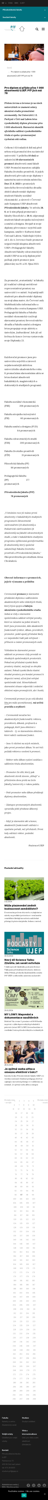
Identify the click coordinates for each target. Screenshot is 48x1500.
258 (27, 1358)
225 (21, 1325)
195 (34, 1293)
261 (21, 1362)
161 (21, 1260)
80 (16, 1178)
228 (14, 1329)
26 (27, 1121)
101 (21, 1199)
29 (22, 1125)
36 (16, 1133)
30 (27, 1125)
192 (14, 1293)
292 (14, 1395)
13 (24, 1109)
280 (14, 1383)
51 (33, 1146)
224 (14, 1325)
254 (27, 1354)
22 (27, 1117)
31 (33, 1125)
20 (16, 1117)
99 (33, 1195)
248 (14, 1350)
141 (21, 1240)
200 (14, 1301)
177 (21, 1276)
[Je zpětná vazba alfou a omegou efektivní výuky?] (24, 1052)
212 (14, 1313)
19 (32, 1113)
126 (27, 1223)
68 (16, 1166)
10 (34, 1105)
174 (27, 1272)
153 (21, 1252)
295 (34, 1395)
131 (34, 1227)
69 (22, 1166)
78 (27, 1174)
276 (14, 1378)
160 (14, 1260)
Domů (9, 68)
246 (27, 1346)
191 (34, 1289)
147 (34, 1244)
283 (34, 1383)
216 (14, 1317)
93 (21, 1191)
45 (21, 1142)
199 (34, 1297)
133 (21, 1231)
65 (21, 1162)
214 (27, 1313)
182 (27, 1280)
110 (28, 1207)
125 (21, 1223)
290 (27, 1391)
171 (34, 1268)
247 (34, 1346)
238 (27, 1338)
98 (27, 1195)
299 (34, 1399)
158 (27, 1256)
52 (16, 1150)
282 (27, 1383)
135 (33, 1231)
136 (14, 1236)
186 (27, 1285)
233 (20, 1333)
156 (14, 1256)
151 (34, 1248)
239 (34, 1338)
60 (16, 1158)
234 (27, 1333)
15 (35, 1109)
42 (27, 1137)
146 (27, 1244)
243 (34, 1342)
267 (34, 1366)
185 (21, 1285)
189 (21, 1289)
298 (27, 1399)
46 (27, 1142)
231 (34, 1329)
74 (27, 1170)
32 (16, 1129)
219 (33, 1317)
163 (33, 1260)
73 (21, 1170)
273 (20, 1374)
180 (15, 1280)
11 (13, 1109)
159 (33, 1256)
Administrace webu (10, 1485)
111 (34, 1207)
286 (27, 1387)
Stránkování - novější (9, 1101)
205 (20, 1305)
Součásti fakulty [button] (9, 17)
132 (14, 1231)
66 (27, 1162)
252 (14, 1354)
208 (14, 1309)
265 (20, 1366)
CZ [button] (3, 3)
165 (21, 1264)
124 (14, 1223)
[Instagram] (33, 1485)
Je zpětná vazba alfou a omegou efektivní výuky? (20, 1070)
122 (27, 1219)
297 (20, 1399)
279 (34, 1378)
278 (27, 1378)
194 (27, 1293)
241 (21, 1342)
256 (14, 1358)
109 (21, 1207)
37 (21, 1133)
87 (33, 1183)
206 (27, 1305)
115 (33, 1211)
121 (21, 1219)
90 (27, 1187)
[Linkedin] (39, 1485)
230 (27, 1329)
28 (16, 1125)
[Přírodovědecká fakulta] (10, 28)
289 (20, 1391)
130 (27, 1227)
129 (21, 1227)
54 (27, 1150)
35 (33, 1129)
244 (14, 1346)
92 (16, 1191)
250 (27, 1350)
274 (27, 1374)
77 (21, 1174)
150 (27, 1248)
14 (29, 1109)
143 (33, 1240)
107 (34, 1203)
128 (15, 1227)
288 (14, 1391)
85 (21, 1183)
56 (16, 1154)
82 (27, 1178)
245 (20, 1346)
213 (21, 1313)
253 (20, 1354)
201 (21, 1301)
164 (14, 1264)
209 (21, 1309)
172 (14, 1272)
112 (15, 1211)
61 (21, 1158)
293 (20, 1395)
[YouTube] (44, 1485)
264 (14, 1366)
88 (16, 1187)
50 (27, 1146)
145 (21, 1244)
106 (27, 1203)
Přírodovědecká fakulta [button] (12, 10)
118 (27, 1215)
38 (27, 1133)
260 (14, 1362)
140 (14, 1240)
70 (27, 1166)
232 (14, 1333)
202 (27, 1301)
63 (33, 1158)
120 (15, 1219)
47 (33, 1142)
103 (33, 1199)
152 (14, 1252)
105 (21, 1203)
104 (14, 1203)
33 (21, 1129)
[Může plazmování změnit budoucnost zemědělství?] (24, 888)
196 (14, 1297)
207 (34, 1305)
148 (14, 1248)
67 (33, 1162)
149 (21, 1248)
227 (34, 1325)
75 (33, 1170)
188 (14, 1289)
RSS (3, 1487)
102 (27, 1199)
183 (33, 1280)
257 (21, 1358)
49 (22, 1146)
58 (27, 1154)
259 (34, 1358)
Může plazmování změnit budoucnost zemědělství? (21, 907)
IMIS (16, 3)
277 (21, 1378)
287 (34, 1387)
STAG (10, 3)
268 (14, 1370)
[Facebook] (28, 1485)
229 (21, 1329)
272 (14, 1374)
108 (15, 1207)
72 (16, 1170)
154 (27, 1252)
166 (27, 1264)
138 (27, 1236)
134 (27, 1231)
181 (21, 1280)
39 (33, 1133)
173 (21, 1272)
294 (27, 1395)
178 (27, 1276)
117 (21, 1215)
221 (21, 1321)
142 (27, 1240)
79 (33, 1174)
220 (14, 1321)
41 (21, 1137)
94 (27, 1191)
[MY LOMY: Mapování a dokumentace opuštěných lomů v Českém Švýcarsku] (24, 997)
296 (14, 1399)
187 (34, 1285)
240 (14, 1342)
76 (16, 1174)
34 (27, 1129)
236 (14, 1338)
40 (16, 1137)
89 (21, 1187)
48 (16, 1146)
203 (34, 1301)
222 (27, 1321)
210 (28, 1309)
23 (32, 1117)
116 (15, 1215)
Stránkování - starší (42, 1101)
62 (27, 1158)
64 (16, 1162)
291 (34, 1391)
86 (27, 1183)
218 (27, 1317)
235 (34, 1333)
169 (21, 1268)
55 (33, 1150)
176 (14, 1276)
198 (27, 1297)
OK (24, 1495)
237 (21, 1338)
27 (33, 1121)
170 (27, 1268)
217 (21, 1317)
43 (33, 1137)
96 (16, 1195)
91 (33, 1187)
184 (14, 1285)
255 (34, 1354)
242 (27, 1342)
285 (21, 1387)
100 (14, 1199)
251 (34, 1350)
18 (27, 1113)
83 (32, 1178)
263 (34, 1362)
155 (33, 1252)
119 (33, 1215)
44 (16, 1142)
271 (34, 1370)
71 (33, 1166)
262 (27, 1362)
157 (21, 1256)
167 (34, 1264)
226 (27, 1325)
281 (21, 1383)
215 (33, 1313)
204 (14, 1305)
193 (21, 1293)
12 (18, 1109)
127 (34, 1223)
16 (16, 1113)
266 (27, 1366)
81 (21, 1178)
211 (34, 1309)
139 (33, 1236)
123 (33, 1219)
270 (27, 1370)
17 (21, 1113)
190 (27, 1289)
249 (21, 1350)
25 (21, 1121)
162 (27, 1260)
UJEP (22, 3)
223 (34, 1321)
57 (21, 1154)
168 (14, 1268)
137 (21, 1236)
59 (33, 1154)
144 (14, 1244)
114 (27, 1211)
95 (33, 1191)
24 (16, 1121)
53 (21, 1150)
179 (33, 1276)
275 (34, 1374)
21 (21, 1117)
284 (14, 1387)
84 (16, 1183)
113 (21, 1211)
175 (33, 1272)
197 (21, 1297)
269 (21, 1370)
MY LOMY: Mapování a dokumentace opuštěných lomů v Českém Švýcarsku (21, 1017)
